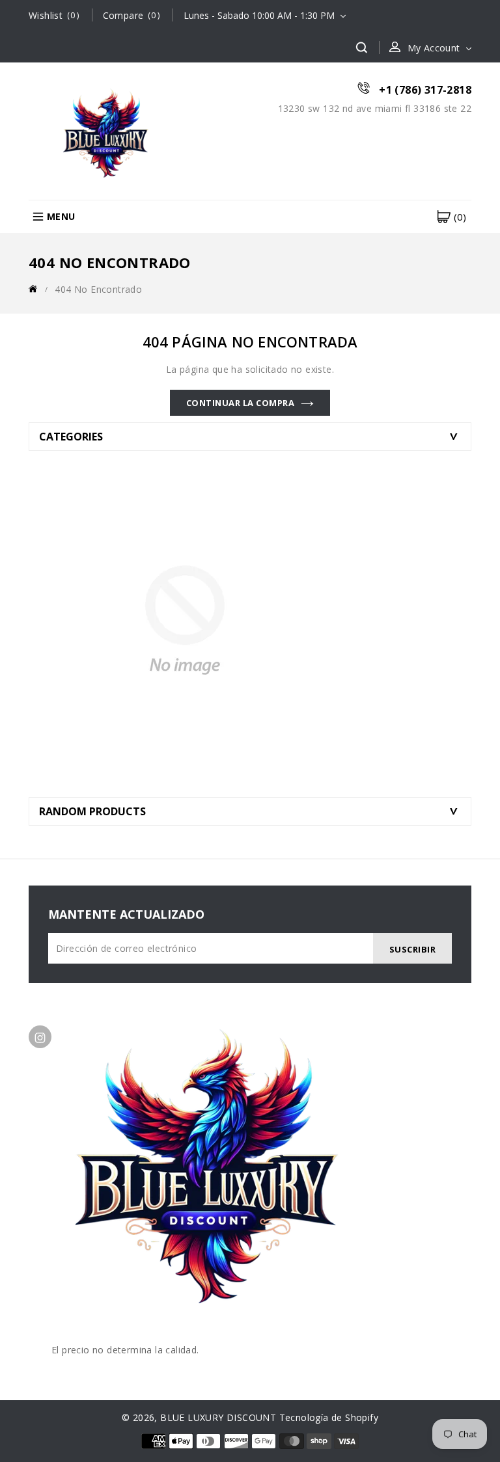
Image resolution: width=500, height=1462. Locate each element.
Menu (61, 216)
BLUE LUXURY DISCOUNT (218, 1417)
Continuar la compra (240, 403)
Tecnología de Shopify (328, 1417)
